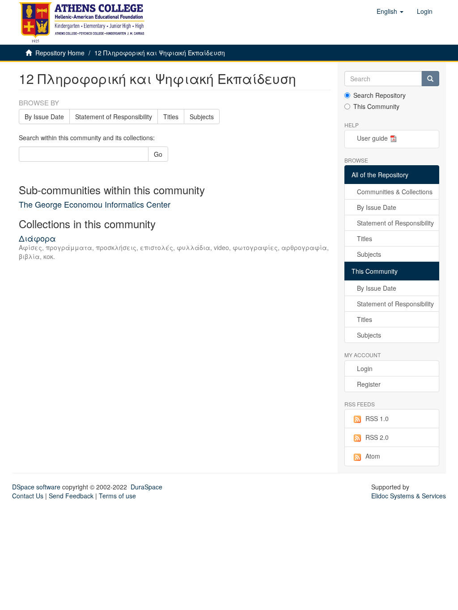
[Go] (430, 78)
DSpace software (36, 486)
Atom (372, 455)
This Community (376, 106)
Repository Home (60, 52)
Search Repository (379, 95)
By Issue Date (44, 116)
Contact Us (27, 495)
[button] (390, 11)
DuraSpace (146, 486)
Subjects (202, 116)
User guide (372, 138)
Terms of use (117, 495)
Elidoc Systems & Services (408, 495)
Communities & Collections (395, 191)
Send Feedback (71, 495)
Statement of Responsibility (113, 116)
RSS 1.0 (377, 418)
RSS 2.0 (377, 437)
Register (369, 384)
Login (365, 368)
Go (158, 154)
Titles (170, 116)
